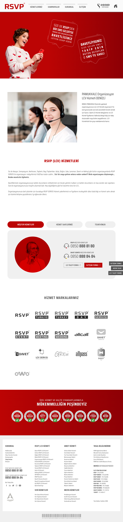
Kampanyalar (9, 457)
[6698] (65, 72)
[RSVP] (57, 72)
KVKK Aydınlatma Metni (100, 450)
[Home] (116, 6)
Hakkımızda (8, 450)
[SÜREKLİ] (62, 72)
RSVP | (40, 453)
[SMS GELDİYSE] (60, 72)
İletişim (7, 461)
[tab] (25, 224)
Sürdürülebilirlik (10, 453)
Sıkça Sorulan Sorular (11, 455)
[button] (36, 6)
